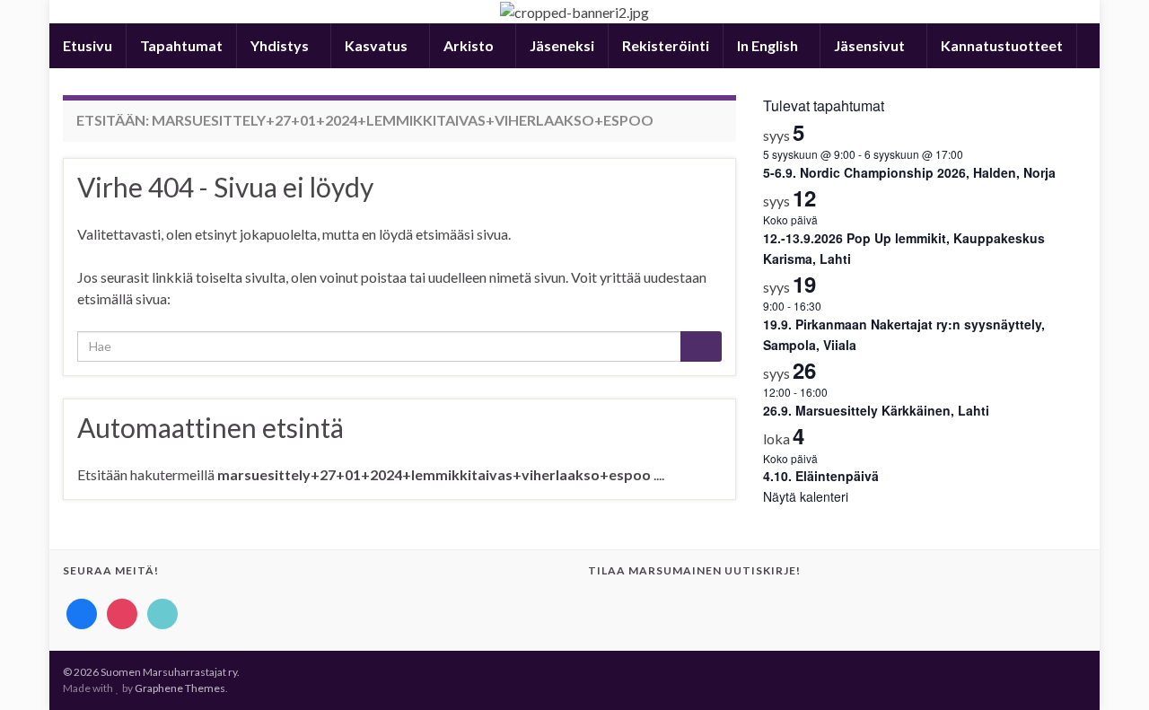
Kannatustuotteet (1002, 45)
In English (769, 45)
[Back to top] (1108, 669)
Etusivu (87, 45)
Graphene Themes (180, 688)
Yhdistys (280, 45)
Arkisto (469, 45)
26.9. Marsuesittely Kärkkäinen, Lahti (876, 410)
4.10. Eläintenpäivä (821, 476)
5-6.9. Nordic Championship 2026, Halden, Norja (909, 172)
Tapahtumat (181, 45)
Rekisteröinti (665, 45)
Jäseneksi (562, 45)
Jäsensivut (871, 45)
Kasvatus (377, 45)
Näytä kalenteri (805, 496)
